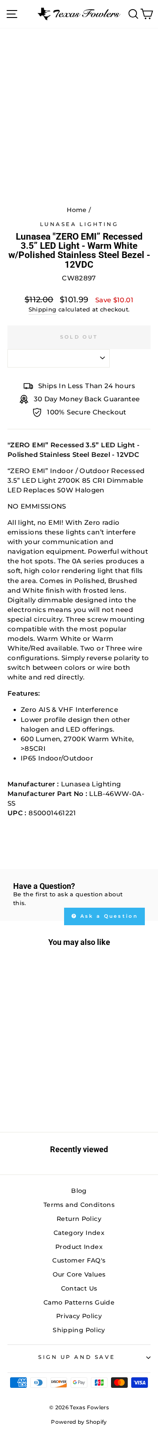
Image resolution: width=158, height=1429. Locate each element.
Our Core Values (79, 1274)
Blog (78, 1190)
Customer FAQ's (78, 1260)
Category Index (79, 1232)
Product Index (79, 1246)
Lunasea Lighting (79, 224)
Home (76, 209)
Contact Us (79, 1288)
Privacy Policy (79, 1315)
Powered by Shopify (79, 1421)
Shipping (43, 309)
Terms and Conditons (79, 1204)
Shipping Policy (79, 1329)
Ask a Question (108, 916)
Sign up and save (76, 1357)
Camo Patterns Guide (79, 1302)
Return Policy (79, 1218)
